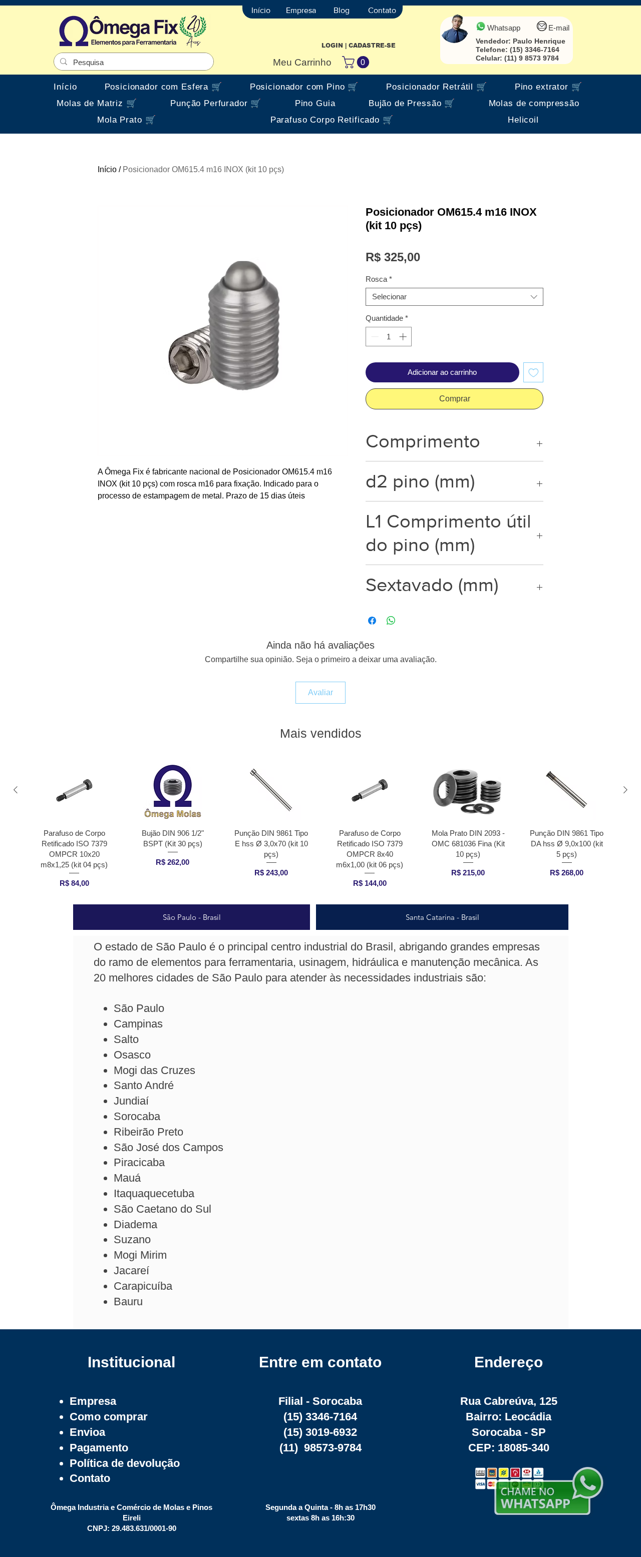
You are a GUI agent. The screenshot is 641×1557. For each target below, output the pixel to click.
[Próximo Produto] (625, 790)
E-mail (558, 28)
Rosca (379, 279)
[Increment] (404, 336)
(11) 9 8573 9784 (531, 58)
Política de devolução (125, 1463)
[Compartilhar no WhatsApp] (391, 621)
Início (107, 169)
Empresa (93, 1401)
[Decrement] (374, 336)
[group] (320, 828)
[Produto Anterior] (16, 790)
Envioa (87, 1432)
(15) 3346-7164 (534, 50)
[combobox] (454, 297)
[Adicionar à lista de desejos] (533, 372)
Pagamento (99, 1447)
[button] (357, 62)
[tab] (191, 917)
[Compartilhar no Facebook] (372, 621)
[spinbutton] (389, 336)
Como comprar (109, 1416)
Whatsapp (503, 28)
